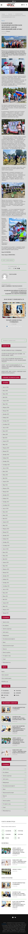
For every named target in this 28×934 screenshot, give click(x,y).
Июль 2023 (5, 512)
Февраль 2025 (6, 448)
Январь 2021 (6, 613)
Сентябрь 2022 (6, 545)
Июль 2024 (5, 471)
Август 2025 (5, 427)
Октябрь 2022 (6, 542)
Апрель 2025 (6, 441)
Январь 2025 (6, 451)
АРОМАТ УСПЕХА (16, 869)
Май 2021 (5, 599)
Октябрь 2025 (6, 421)
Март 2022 (5, 565)
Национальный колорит (8, 645)
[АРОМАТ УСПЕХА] (6, 872)
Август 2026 (5, 387)
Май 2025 (5, 437)
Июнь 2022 (5, 555)
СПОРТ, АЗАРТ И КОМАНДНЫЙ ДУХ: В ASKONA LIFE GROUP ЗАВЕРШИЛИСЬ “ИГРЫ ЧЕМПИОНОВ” (13, 366)
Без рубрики (6, 625)
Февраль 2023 (6, 528)
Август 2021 (5, 589)
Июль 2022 (5, 552)
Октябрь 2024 (6, 461)
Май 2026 (5, 397)
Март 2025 (5, 444)
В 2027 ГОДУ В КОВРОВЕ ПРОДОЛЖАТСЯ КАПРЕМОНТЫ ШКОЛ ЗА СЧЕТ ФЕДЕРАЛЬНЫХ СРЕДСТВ (14, 360)
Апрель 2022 (6, 562)
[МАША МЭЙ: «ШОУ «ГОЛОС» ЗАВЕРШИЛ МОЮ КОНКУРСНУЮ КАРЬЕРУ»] (6, 752)
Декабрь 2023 (6, 495)
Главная (3, 14)
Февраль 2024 (6, 488)
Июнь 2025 (5, 434)
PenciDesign (4, 924)
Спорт (4, 659)
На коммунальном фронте (9, 639)
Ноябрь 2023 (6, 498)
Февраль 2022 (6, 569)
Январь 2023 (6, 532)
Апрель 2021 (6, 603)
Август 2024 (5, 468)
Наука (4, 642)
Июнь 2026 (5, 394)
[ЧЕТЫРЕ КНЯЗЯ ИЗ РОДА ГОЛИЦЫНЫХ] (14, 310)
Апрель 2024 (6, 481)
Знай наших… (6, 632)
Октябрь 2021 (6, 582)
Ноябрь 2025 (6, 417)
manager (8, 31)
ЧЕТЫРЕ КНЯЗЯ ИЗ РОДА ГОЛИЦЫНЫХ (14, 321)
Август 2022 (5, 549)
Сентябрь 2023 (6, 505)
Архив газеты (6, 622)
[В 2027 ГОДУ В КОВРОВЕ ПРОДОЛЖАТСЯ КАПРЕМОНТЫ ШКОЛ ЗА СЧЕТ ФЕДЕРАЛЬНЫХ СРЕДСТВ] (6, 728)
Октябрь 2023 (6, 501)
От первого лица (7, 655)
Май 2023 (5, 518)
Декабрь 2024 (6, 454)
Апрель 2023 (6, 522)
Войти (3, 671)
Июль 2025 (5, 431)
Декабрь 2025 (6, 414)
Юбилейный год (6, 662)
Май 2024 (5, 478)
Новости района (6, 652)
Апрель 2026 (6, 400)
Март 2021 (5, 606)
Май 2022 (5, 559)
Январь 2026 (6, 410)
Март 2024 (5, 485)
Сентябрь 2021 (6, 586)
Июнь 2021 (5, 596)
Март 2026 (5, 404)
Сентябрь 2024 (6, 464)
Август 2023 (5, 508)
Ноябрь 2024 (6, 458)
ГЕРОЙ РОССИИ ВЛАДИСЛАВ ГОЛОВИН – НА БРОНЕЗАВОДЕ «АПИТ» (13, 354)
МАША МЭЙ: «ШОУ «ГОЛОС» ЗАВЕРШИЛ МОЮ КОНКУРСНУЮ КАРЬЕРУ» (14, 372)
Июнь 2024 (5, 474)
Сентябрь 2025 (6, 424)
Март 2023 (5, 525)
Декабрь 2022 (6, 535)
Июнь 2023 (5, 515)
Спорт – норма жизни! (8, 260)
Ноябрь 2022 (6, 539)
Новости (10, 14)
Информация (6, 635)
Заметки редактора (7, 628)
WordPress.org (5, 681)
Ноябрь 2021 (6, 579)
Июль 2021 (5, 592)
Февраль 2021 (6, 609)
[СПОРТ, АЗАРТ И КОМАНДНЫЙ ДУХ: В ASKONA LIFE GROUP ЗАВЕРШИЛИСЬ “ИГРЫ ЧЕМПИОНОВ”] (6, 740)
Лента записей (5, 675)
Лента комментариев (6, 678)
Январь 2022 (6, 572)
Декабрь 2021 (6, 576)
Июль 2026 (5, 390)
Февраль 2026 (6, 407)
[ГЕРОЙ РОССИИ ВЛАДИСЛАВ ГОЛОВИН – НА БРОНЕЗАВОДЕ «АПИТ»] (6, 719)
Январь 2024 (6, 491)
